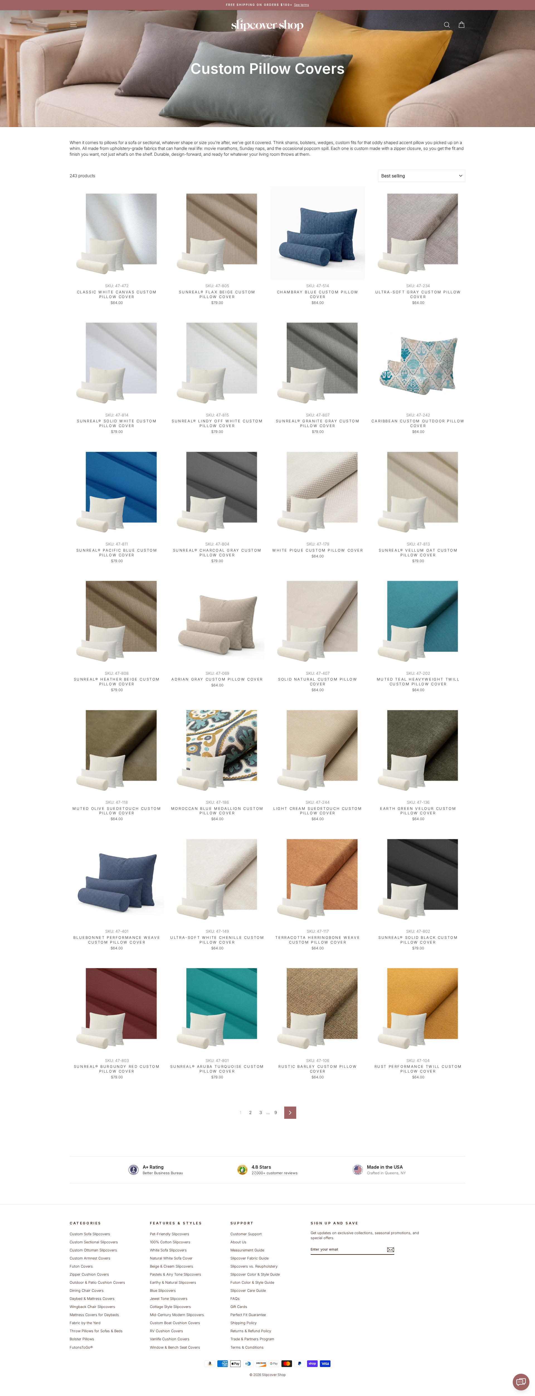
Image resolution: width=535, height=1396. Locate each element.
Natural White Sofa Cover (171, 1258)
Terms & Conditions (247, 1347)
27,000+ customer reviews (275, 1173)
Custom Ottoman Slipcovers (93, 1250)
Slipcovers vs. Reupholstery (254, 1266)
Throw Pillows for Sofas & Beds (96, 1331)
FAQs (235, 1299)
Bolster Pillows (82, 1339)
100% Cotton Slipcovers (170, 1242)
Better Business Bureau (163, 1173)
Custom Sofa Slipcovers (90, 1234)
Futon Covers (81, 1266)
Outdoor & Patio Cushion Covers (97, 1282)
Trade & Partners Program (252, 1339)
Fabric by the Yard (85, 1323)
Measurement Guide (247, 1250)
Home (266, 55)
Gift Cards (238, 1307)
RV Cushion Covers (166, 1331)
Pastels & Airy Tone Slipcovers (175, 1274)
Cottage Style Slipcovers (170, 1307)
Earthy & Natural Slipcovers (173, 1282)
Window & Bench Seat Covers (175, 1347)
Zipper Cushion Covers (89, 1274)
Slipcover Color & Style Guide (255, 1274)
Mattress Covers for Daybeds (94, 1315)
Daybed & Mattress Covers (92, 1299)
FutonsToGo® (81, 1347)
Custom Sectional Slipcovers (94, 1242)
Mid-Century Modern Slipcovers (177, 1315)
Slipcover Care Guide (248, 1290)
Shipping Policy (243, 1323)
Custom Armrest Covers (90, 1258)
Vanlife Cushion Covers (169, 1339)
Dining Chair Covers (87, 1290)
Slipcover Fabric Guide (249, 1258)
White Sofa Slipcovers (168, 1250)
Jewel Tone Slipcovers (169, 1299)
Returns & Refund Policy (250, 1331)
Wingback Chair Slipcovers (92, 1307)
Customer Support (246, 1234)
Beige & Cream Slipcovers (171, 1266)
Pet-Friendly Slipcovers (169, 1234)
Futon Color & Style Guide (252, 1282)
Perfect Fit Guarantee (248, 1315)
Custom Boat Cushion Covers (175, 1323)
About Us (238, 1242)
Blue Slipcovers (163, 1290)
